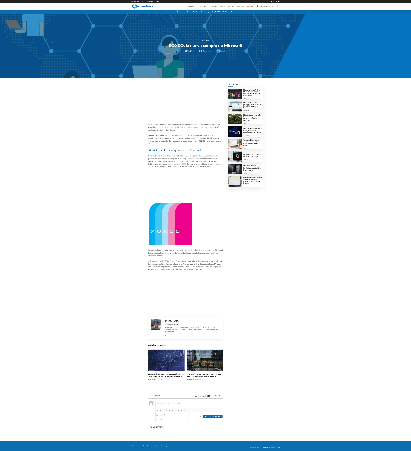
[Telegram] (203, 86)
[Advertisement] (185, 106)
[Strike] (166, 410)
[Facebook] (271, 1)
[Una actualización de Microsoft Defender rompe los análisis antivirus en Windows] (235, 106)
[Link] (181, 410)
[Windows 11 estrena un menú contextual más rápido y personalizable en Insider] (235, 144)
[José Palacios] (157, 328)
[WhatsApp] (193, 86)
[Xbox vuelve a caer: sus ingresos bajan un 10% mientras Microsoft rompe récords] (166, 360)
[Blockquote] (175, 410)
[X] (276, 1)
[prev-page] (149, 383)
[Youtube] (279, 1)
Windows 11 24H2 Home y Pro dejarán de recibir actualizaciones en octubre (252, 130)
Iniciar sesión (218, 396)
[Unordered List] (172, 410)
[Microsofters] (147, 6)
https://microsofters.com (172, 324)
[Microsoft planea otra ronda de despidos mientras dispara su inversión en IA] (205, 360)
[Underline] (163, 410)
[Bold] (157, 410)
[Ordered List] (169, 410)
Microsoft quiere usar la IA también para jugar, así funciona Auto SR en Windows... (252, 117)
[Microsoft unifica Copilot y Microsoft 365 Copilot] (235, 156)
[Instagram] (274, 1)
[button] (277, 6)
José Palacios (221, 51)
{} (184, 410)
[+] (187, 410)
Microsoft (205, 40)
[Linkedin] (198, 86)
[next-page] (153, 383)
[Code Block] (178, 410)
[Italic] (160, 410)
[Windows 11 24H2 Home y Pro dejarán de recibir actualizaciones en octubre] (235, 131)
